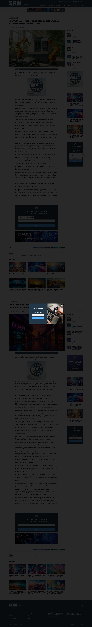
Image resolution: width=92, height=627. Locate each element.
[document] (46, 313)
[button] (61, 305)
